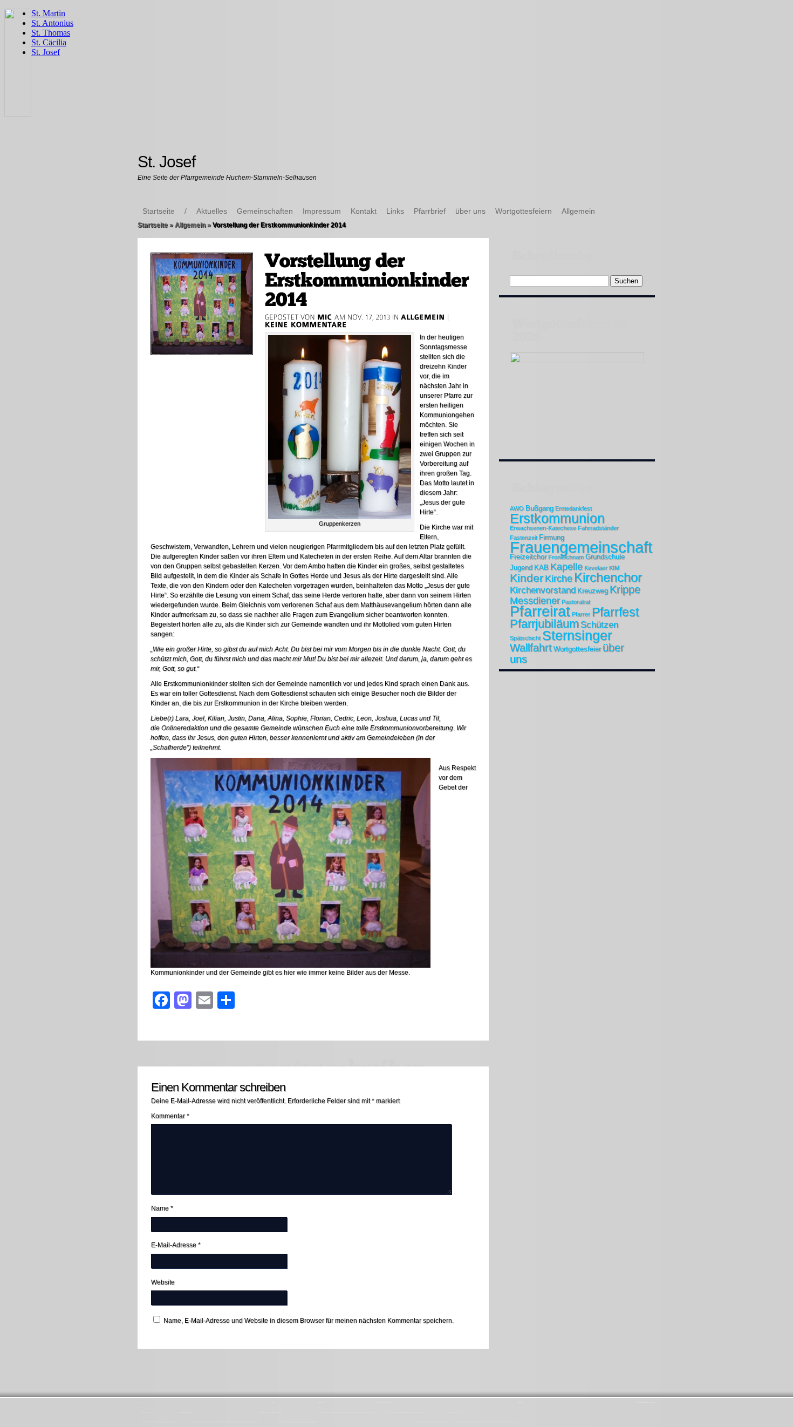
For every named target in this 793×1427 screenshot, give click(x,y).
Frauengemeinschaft (581, 547)
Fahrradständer (598, 528)
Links (395, 211)
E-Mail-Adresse (176, 1245)
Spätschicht (525, 638)
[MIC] (324, 316)
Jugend (521, 567)
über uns (470, 211)
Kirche (558, 578)
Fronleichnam (566, 557)
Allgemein (578, 211)
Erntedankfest (573, 508)
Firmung (551, 537)
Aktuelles (211, 211)
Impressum (322, 211)
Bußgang (539, 508)
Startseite (158, 211)
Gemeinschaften (265, 211)
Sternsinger (577, 635)
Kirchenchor (608, 577)
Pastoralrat (576, 602)
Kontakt (364, 211)
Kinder (526, 578)
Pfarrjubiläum (544, 623)
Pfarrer (581, 614)
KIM (614, 568)
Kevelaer (595, 568)
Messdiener (535, 600)
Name (162, 1208)
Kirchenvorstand (543, 590)
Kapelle (566, 566)
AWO (517, 508)
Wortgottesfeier (577, 649)
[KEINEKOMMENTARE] (306, 324)
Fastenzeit (523, 537)
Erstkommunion (557, 518)
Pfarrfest (615, 612)
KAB (541, 567)
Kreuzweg (592, 591)
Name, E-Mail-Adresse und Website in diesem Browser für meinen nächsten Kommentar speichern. (308, 1320)
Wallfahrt (531, 648)
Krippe (625, 589)
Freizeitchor (528, 557)
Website (163, 1282)
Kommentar (170, 1116)
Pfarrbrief (430, 211)
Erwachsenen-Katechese (543, 528)
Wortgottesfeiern (523, 211)
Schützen (599, 625)
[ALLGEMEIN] (423, 316)
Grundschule (605, 557)
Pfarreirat (540, 611)
